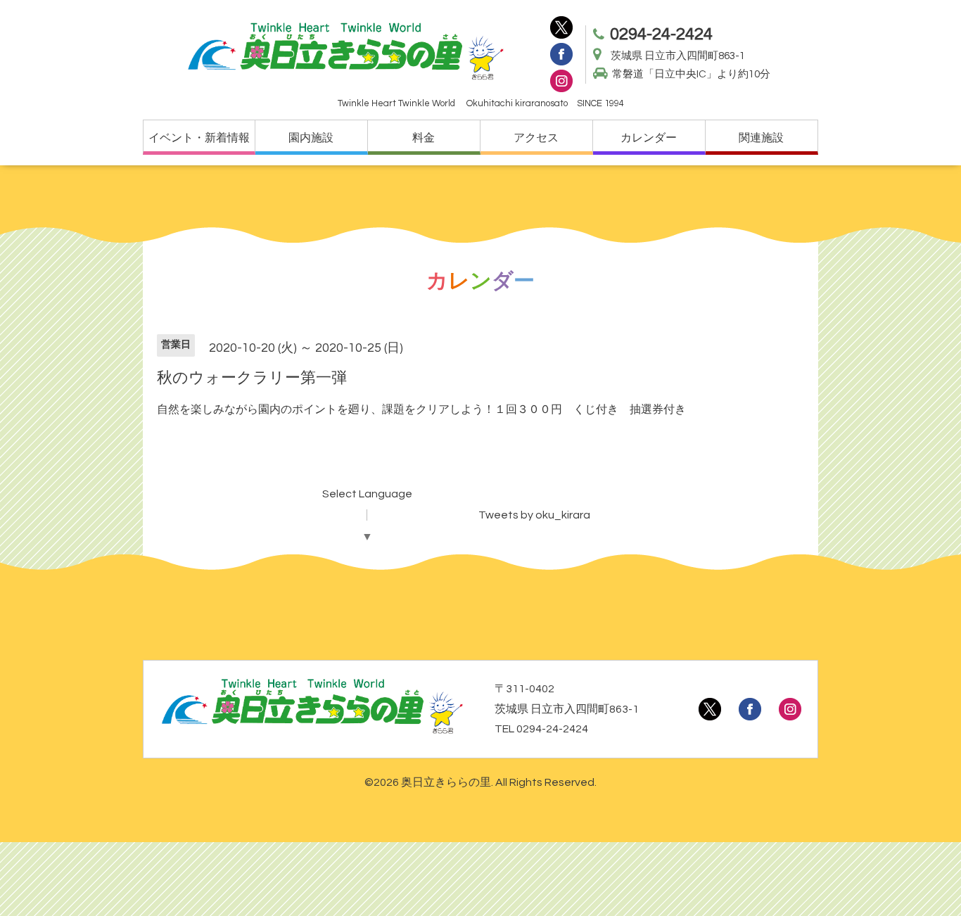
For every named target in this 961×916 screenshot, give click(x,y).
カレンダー (648, 138)
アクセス (536, 138)
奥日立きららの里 (446, 782)
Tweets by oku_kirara (534, 515)
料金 (423, 138)
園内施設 (310, 138)
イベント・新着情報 (199, 138)
